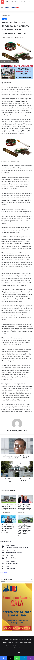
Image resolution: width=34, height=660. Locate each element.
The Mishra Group (26, 642)
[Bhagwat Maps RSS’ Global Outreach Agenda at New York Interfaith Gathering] (25, 499)
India (9, 15)
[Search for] (32, 8)
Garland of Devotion (12, 563)
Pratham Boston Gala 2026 (14, 552)
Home (5, 15)
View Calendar (4, 572)
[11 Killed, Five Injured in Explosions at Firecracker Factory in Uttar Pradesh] (8, 499)
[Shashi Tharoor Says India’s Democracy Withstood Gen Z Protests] (8, 519)
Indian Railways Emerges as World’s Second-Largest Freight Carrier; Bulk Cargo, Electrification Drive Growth (25, 529)
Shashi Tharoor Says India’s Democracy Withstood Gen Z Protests (8, 527)
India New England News (17, 431)
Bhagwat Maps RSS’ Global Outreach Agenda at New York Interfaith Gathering (24, 507)
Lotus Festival (10, 568)
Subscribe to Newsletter (10, 648)
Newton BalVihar (11, 558)
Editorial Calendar (24, 645)
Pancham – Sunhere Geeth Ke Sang (17, 547)
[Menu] (2, 8)
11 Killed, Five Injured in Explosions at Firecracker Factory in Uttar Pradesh (8, 507)
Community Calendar (24, 648)
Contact (7, 645)
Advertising (14, 645)
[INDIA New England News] (12, 7)
